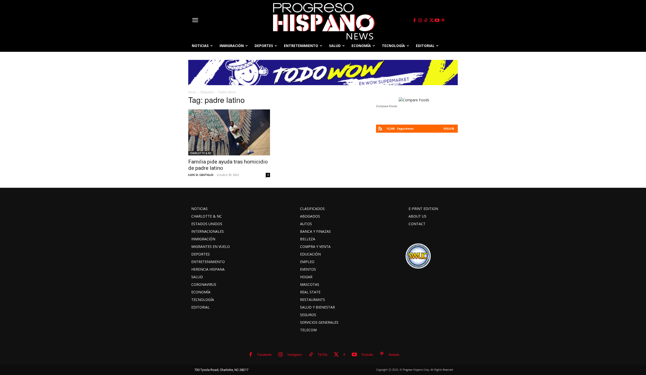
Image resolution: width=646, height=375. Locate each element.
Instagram (294, 354)
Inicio (192, 92)
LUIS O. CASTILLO (200, 175)
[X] (431, 20)
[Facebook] (414, 20)
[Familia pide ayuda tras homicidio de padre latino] (229, 132)
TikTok (323, 354)
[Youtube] (437, 20)
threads (394, 354)
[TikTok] (425, 20)
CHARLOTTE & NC (200, 153)
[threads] (443, 20)
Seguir (448, 128)
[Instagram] (420, 20)
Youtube (367, 354)
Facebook (264, 354)
